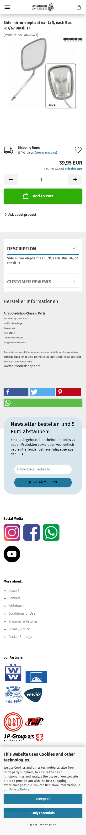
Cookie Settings (20, 637)
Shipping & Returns (23, 621)
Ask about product (22, 215)
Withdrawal (16, 606)
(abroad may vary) (46, 152)
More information (43, 825)
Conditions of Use (21, 614)
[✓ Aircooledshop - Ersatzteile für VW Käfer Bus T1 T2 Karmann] (43, 7)
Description (21, 249)
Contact (14, 598)
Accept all (43, 799)
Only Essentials (43, 813)
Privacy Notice (19, 789)
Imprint (13, 591)
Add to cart (43, 196)
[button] (11, 179)
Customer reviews (29, 282)
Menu (7, 7)
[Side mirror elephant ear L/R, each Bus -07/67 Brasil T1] (43, 73)
